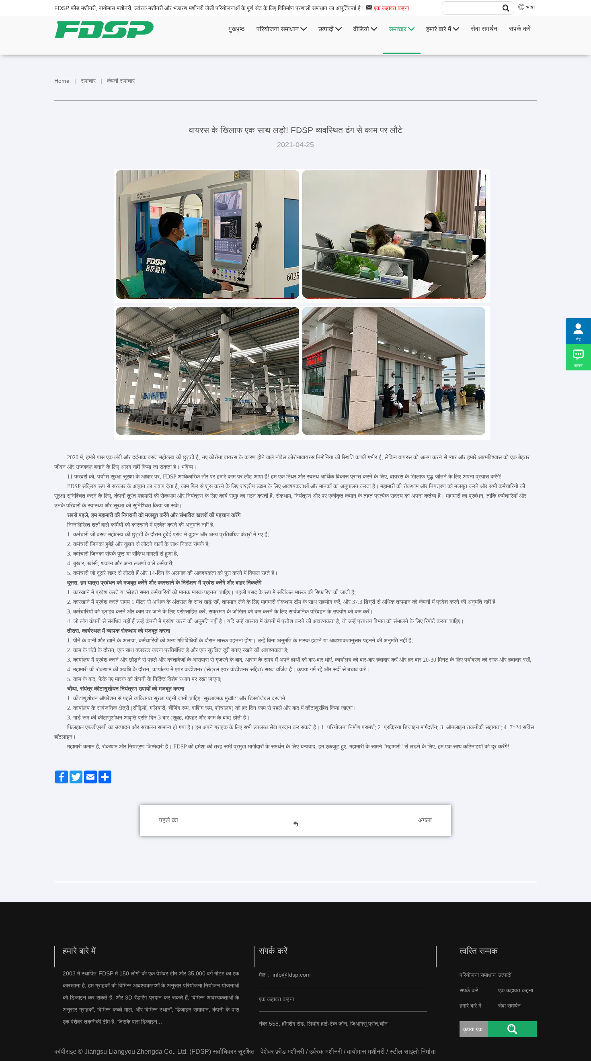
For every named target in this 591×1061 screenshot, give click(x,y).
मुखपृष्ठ (236, 28)
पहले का (168, 820)
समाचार (398, 29)
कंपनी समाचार (121, 81)
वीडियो (362, 29)
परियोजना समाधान (278, 29)
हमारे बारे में (439, 29)
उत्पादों (326, 29)
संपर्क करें (520, 28)
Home (62, 81)
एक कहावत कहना (391, 8)
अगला (425, 820)
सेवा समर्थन (484, 28)
